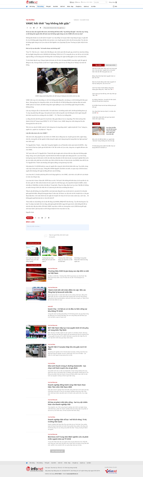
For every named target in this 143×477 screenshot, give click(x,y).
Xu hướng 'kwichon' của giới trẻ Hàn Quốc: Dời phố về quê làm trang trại (104, 100)
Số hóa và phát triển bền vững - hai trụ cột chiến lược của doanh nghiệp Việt (67, 403)
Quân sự (86, 6)
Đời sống (32, 6)
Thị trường (40, 6)
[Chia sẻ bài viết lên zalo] (30, 28)
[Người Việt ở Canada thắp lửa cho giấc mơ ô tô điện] (36, 350)
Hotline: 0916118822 (87, 2)
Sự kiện (93, 6)
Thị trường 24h (52, 268)
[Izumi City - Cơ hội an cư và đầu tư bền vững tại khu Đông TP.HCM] (36, 312)
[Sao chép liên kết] (37, 28)
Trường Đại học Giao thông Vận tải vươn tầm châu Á (48, 259)
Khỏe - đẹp (70, 6)
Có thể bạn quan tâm (34, 243)
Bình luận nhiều (110, 65)
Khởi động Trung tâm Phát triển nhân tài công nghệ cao (81, 259)
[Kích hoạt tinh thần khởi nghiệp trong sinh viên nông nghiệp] (33, 251)
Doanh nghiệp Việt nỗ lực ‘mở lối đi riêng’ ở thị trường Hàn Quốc (67, 420)
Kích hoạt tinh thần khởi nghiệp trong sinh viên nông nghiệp (32, 259)
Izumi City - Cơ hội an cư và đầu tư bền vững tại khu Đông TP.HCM (67, 310)
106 (97, 113)
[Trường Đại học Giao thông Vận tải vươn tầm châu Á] (49, 251)
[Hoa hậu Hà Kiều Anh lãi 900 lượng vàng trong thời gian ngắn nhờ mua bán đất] (98, 131)
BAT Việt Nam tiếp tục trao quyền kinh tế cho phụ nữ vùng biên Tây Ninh (68, 329)
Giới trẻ (62, 6)
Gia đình (55, 6)
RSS (116, 6)
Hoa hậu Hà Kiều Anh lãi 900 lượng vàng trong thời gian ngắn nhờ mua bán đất (111, 131)
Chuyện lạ (78, 6)
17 (113, 89)
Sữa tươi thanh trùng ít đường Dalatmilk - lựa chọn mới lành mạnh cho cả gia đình (67, 367)
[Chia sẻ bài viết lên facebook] (27, 28)
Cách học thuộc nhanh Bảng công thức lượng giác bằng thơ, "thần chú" (103, 88)
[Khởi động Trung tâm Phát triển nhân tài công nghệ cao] (81, 251)
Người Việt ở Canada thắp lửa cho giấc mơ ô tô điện (67, 348)
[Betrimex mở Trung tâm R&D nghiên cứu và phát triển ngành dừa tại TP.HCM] (36, 440)
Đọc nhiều (98, 65)
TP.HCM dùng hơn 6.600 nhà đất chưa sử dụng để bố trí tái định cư (103, 146)
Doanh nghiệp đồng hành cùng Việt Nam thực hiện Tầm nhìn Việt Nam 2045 (67, 386)
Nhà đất (50, 306)
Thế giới (48, 6)
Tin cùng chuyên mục (34, 265)
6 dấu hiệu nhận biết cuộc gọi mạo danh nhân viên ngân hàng (103, 118)
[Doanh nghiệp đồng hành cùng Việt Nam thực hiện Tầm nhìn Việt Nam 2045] (36, 388)
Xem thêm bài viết (57, 451)
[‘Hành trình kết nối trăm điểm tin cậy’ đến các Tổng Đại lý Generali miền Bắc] (36, 294)
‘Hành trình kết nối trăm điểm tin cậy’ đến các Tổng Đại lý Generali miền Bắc (67, 291)
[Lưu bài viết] (40, 28)
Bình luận (29, 217)
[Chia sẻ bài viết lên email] (34, 28)
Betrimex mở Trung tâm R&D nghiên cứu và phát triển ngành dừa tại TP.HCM (68, 438)
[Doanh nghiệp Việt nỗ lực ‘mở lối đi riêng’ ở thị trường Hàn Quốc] (36, 423)
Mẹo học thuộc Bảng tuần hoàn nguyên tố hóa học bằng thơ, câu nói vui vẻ (104, 82)
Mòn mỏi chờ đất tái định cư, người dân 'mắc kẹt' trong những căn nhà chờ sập (103, 140)
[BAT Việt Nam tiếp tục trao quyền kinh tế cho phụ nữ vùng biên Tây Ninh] (36, 331)
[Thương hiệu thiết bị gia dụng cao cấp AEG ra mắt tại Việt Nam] (65, 251)
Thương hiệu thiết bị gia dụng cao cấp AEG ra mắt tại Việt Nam (65, 259)
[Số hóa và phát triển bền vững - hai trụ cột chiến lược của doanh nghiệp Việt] (36, 406)
